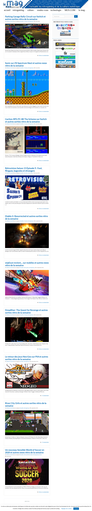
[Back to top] (89, 508)
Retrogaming (30, 21)
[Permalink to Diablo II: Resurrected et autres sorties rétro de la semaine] (27, 235)
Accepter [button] (76, 508)
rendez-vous (42, 10)
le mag (82, 10)
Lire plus (27, 501)
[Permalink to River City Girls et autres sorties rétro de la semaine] (27, 422)
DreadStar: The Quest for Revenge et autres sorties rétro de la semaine (26, 311)
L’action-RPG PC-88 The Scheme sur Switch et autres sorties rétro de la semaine (26, 120)
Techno (40, 454)
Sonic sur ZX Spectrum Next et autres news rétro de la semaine (26, 64)
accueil (7, 10)
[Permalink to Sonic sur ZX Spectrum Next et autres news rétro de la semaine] (27, 87)
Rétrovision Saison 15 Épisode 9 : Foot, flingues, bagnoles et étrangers (23, 169)
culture (30, 10)
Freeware (26, 21)
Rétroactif (26, 454)
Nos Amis (26, 173)
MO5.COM (70, 10)
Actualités (22, 21)
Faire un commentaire (44, 55)
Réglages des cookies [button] (66, 508)
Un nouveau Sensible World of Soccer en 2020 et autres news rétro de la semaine (24, 451)
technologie (56, 10)
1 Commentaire (45, 395)
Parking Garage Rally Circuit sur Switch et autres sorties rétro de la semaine (25, 17)
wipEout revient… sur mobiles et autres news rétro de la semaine (27, 264)
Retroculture (30, 173)
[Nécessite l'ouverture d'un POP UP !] (65, 32)
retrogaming (19, 10)
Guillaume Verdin (9, 21)
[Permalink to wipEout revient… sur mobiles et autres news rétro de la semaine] (27, 282)
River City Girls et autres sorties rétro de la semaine (25, 404)
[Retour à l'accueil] (46, 4)
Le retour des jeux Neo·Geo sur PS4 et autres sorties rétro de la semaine (26, 357)
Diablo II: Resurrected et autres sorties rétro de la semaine (26, 217)
